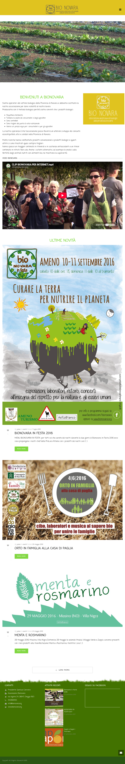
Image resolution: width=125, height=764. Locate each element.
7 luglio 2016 (36, 429)
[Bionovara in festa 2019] (54, 698)
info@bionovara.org (15, 704)
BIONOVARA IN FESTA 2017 (69, 711)
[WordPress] (62, 9)
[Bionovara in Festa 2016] (62, 335)
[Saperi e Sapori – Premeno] (54, 737)
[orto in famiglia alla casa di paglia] (62, 500)
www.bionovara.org (15, 707)
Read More (21, 449)
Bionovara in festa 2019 (70, 691)
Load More (64, 670)
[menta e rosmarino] (62, 598)
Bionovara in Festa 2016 (34, 433)
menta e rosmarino (30, 635)
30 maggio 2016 (37, 544)
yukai (18, 429)
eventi (25, 429)
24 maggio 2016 (37, 631)
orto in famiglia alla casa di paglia (44, 548)
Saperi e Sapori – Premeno (70, 730)
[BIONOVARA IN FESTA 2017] (54, 718)
